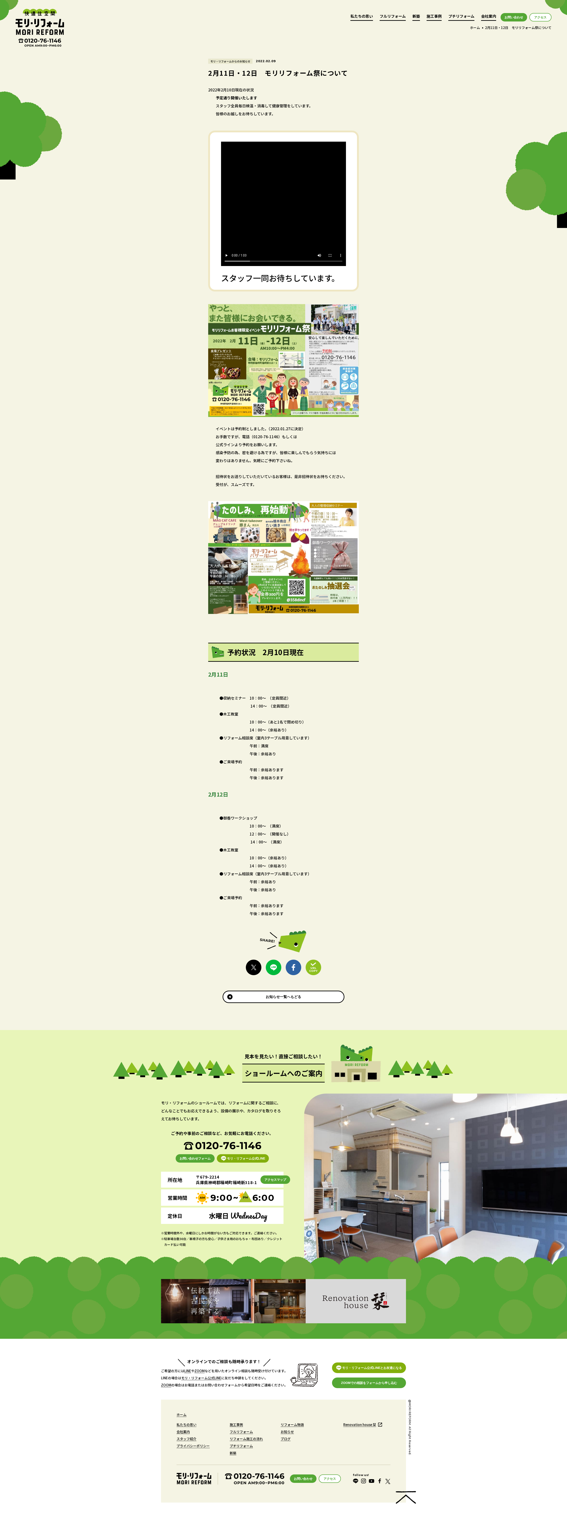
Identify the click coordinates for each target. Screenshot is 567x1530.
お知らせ (287, 1431)
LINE (187, 1370)
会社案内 (488, 16)
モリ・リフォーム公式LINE (201, 1378)
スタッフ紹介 (186, 1438)
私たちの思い (361, 16)
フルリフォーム (393, 16)
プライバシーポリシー (193, 1445)
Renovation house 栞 (359, 1424)
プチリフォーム (461, 16)
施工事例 (434, 16)
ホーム (475, 27)
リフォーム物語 (292, 1424)
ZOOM (199, 1370)
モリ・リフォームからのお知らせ (230, 61)
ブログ (286, 1438)
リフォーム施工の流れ (246, 1438)
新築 (416, 16)
